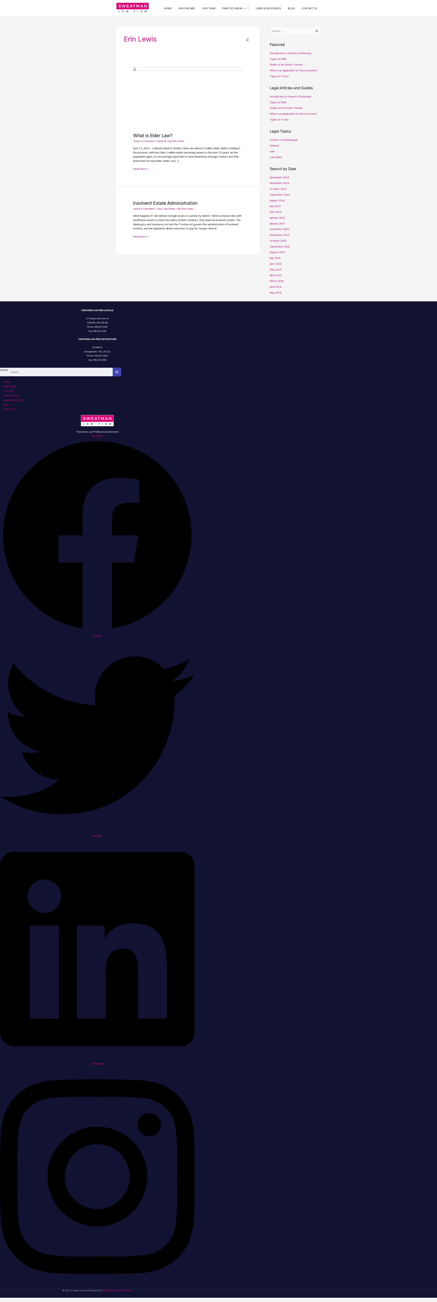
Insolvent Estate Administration (165, 203)
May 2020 (275, 269)
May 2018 (275, 292)
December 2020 (279, 229)
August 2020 (277, 252)
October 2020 (278, 240)
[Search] (117, 372)
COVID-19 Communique (284, 139)
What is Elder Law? (152, 135)
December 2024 (279, 177)
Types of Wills (278, 59)
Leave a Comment (143, 141)
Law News (169, 208)
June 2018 (275, 286)
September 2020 (280, 246)
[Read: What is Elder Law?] (187, 98)
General (161, 141)
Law (159, 208)
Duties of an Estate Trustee (286, 64)
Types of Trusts (279, 76)
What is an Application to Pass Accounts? (293, 70)
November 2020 (279, 235)
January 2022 (277, 217)
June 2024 (275, 211)
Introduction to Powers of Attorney (290, 53)
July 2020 (275, 258)
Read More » (140, 168)
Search (4, 369)
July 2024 (275, 206)
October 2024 (278, 188)
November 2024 (279, 183)
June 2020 (275, 263)
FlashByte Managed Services (117, 1290)
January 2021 (277, 223)
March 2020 (277, 281)
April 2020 (276, 275)
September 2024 (280, 194)
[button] (235, 8)
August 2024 (277, 200)
